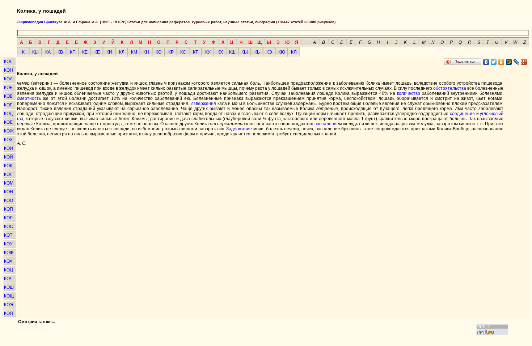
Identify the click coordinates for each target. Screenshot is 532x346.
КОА (8, 78)
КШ (232, 52)
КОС (8, 226)
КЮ (281, 52)
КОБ (8, 87)
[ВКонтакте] (486, 62)
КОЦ (8, 270)
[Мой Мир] (509, 62)
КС (183, 52)
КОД (8, 113)
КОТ (8, 235)
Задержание (239, 128)
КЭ (269, 52)
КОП (8, 209)
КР (171, 52)
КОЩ (9, 296)
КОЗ (8, 139)
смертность (29, 98)
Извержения (203, 103)
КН (146, 52)
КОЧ (8, 278)
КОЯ (8, 313)
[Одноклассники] (501, 62)
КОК (8, 165)
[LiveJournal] (516, 62)
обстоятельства (449, 88)
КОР (8, 217)
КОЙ (8, 157)
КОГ (8, 104)
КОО (8, 200)
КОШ (9, 287)
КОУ (8, 243)
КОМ (8, 183)
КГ (72, 52)
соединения (462, 113)
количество (408, 93)
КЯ (294, 52)
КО (158, 52)
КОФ (8, 252)
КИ (109, 52)
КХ (220, 52)
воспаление (326, 123)
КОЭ (8, 304)
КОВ (8, 96)
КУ (208, 52)
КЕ (85, 52)
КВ (60, 52)
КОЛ (8, 61)
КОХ (8, 261)
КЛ (121, 52)
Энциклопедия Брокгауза (40, 22)
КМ (134, 52)
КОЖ (9, 131)
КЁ (97, 52)
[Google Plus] (524, 62)
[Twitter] (494, 62)
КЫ (35, 52)
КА (48, 52)
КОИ (8, 148)
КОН (8, 70)
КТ (195, 52)
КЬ (257, 52)
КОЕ (8, 122)
